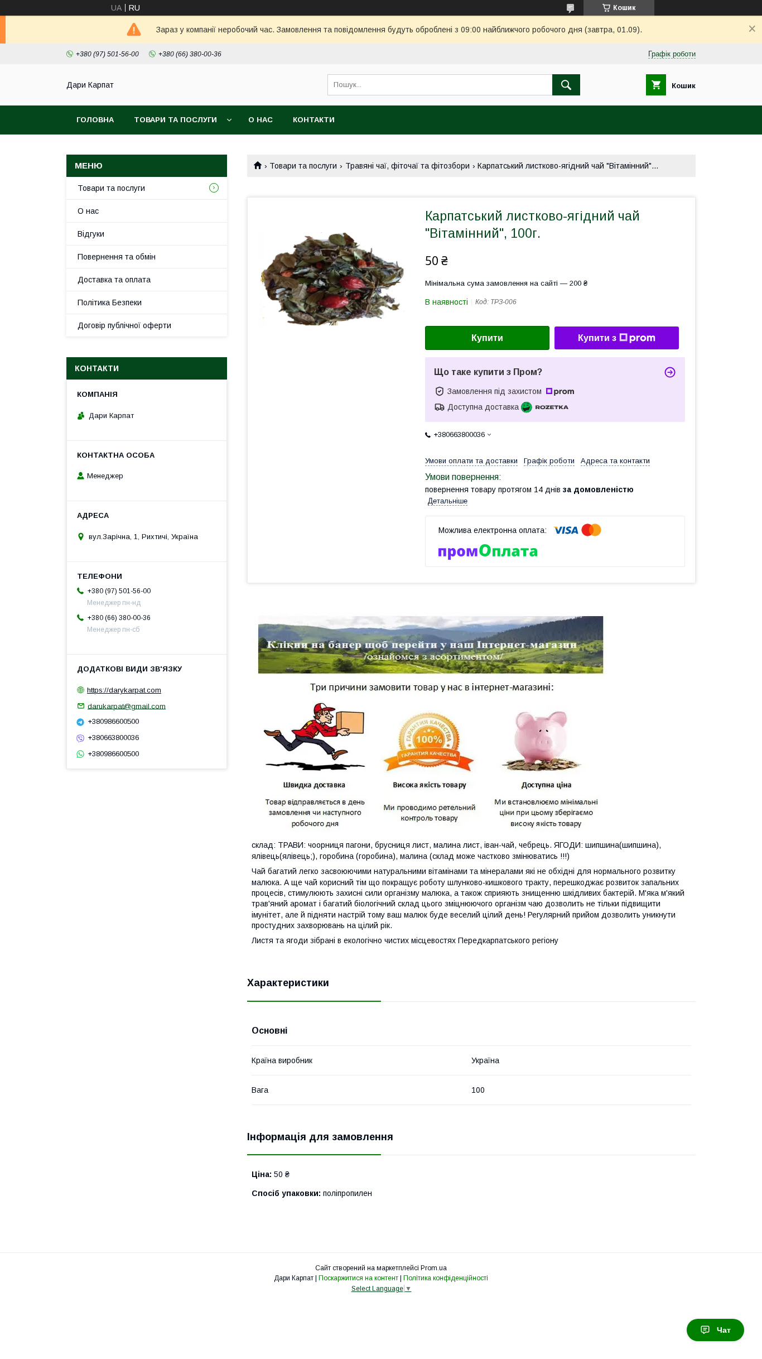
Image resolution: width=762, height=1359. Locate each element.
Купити (487, 338)
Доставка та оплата (114, 279)
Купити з (597, 338)
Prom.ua (434, 1268)
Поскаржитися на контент (358, 1278)
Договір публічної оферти (124, 325)
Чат (724, 1330)
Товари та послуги (175, 120)
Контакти (314, 120)
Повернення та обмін (117, 256)
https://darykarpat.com (124, 690)
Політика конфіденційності (445, 1278)
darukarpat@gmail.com (127, 706)
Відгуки (91, 233)
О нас (260, 120)
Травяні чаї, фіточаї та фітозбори (407, 165)
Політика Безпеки (110, 302)
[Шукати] (566, 84)
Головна (95, 120)
